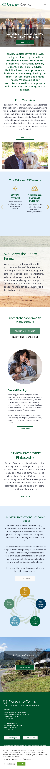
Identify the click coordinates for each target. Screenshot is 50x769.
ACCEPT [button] (21, 764)
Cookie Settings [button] (9, 764)
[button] (25, 42)
